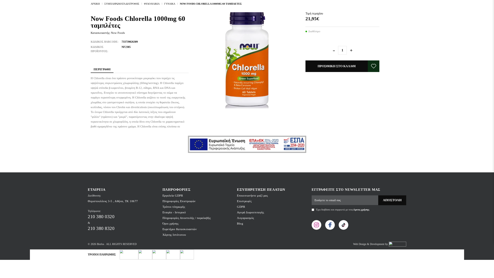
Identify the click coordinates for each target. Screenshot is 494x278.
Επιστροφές (244, 201)
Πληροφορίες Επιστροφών (179, 201)
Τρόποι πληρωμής (173, 206)
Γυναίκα (169, 3)
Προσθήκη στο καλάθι (337, 66)
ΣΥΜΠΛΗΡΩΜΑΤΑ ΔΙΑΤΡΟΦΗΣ (121, 3)
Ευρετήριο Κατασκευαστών (179, 229)
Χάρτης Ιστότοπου (174, 234)
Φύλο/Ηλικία (152, 3)
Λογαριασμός (245, 218)
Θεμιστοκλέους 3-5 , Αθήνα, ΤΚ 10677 (113, 201)
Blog (240, 223)
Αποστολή (392, 200)
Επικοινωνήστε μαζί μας (252, 195)
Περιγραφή (102, 69)
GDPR (241, 206)
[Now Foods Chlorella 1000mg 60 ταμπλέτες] (247, 60)
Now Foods (118, 32)
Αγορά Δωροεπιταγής (250, 212)
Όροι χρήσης (170, 223)
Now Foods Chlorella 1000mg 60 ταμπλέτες (211, 3)
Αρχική (95, 3)
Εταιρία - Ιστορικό (174, 212)
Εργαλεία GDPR (172, 195)
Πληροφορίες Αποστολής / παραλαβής (186, 218)
